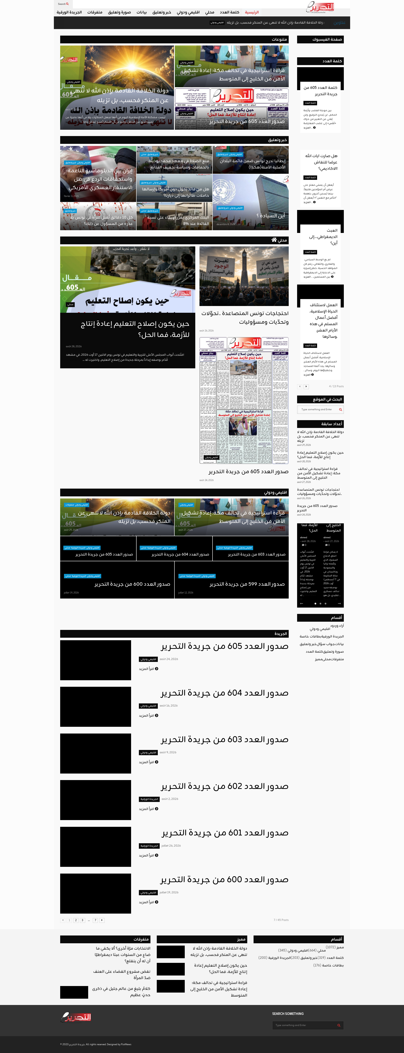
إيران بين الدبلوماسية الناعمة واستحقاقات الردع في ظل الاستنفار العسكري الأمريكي (100, 179)
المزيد (308, 128)
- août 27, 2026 (308, 541)
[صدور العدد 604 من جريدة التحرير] (95, 707)
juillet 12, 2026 (185, 593)
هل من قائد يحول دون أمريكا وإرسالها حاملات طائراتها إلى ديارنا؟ (175, 192)
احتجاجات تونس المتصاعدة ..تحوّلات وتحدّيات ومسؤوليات (245, 318)
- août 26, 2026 (331, 534)
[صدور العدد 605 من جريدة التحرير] (244, 400)
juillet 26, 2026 (171, 845)
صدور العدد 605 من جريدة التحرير (247, 122)
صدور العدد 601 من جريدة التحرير (225, 833)
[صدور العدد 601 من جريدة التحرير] (95, 847)
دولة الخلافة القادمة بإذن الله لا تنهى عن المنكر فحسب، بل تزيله (223, 22)
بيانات (142, 12)
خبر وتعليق (161, 12)
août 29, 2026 (72, 110)
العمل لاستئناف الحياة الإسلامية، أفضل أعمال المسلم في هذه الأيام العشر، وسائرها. (324, 321)
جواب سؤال (326, 644)
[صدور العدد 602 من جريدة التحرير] (95, 800)
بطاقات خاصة (310, 636)
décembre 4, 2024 (226, 224)
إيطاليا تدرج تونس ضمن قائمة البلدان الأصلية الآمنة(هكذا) (253, 164)
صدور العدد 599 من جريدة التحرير (247, 584)
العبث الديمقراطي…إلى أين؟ (323, 236)
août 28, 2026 (74, 347)
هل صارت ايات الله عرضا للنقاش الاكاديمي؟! (321, 162)
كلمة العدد (229, 12)
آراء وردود (337, 626)
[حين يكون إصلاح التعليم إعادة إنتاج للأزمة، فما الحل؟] (127, 279)
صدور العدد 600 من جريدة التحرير (132, 584)
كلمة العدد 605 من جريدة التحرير (321, 91)
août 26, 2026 (206, 331)
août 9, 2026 (168, 752)
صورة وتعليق (119, 12)
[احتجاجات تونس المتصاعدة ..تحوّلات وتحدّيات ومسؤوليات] (244, 276)
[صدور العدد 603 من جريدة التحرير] (95, 754)
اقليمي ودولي (188, 12)
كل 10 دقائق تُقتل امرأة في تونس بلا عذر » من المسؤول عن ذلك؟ (101, 220)
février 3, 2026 (71, 196)
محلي (209, 12)
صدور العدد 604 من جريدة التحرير (180, 554)
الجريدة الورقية (69, 12)
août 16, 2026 (169, 705)
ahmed (303, 538)
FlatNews (126, 1044)
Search (62, 4)
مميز (318, 659)
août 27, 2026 (185, 530)
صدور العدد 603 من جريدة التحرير (257, 554)
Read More (306, 599)
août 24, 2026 (206, 480)
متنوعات (279, 39)
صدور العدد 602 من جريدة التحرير (225, 787)
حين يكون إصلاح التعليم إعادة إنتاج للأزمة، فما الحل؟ (320, 455)
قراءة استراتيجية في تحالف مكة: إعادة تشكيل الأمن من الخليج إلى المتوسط (233, 75)
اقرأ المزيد (147, 669)
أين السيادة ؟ (270, 216)
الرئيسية (252, 12)
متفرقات (94, 12)
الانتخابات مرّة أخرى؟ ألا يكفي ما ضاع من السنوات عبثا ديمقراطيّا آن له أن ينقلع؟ (122, 954)
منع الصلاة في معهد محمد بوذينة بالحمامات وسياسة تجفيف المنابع (179, 164)
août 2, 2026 (170, 799)
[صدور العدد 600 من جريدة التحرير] (95, 894)
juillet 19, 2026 (71, 593)
